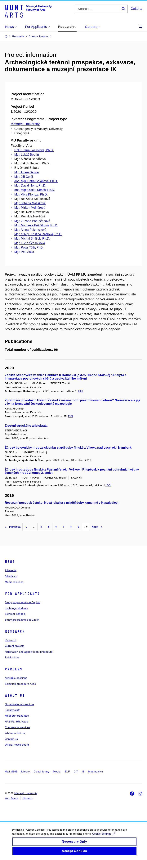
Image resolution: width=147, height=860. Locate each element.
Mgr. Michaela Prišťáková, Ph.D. (36, 225)
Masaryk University (25, 124)
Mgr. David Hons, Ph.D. (30, 185)
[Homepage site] (28, 11)
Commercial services (17, 727)
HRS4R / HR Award (16, 721)
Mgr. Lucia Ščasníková (29, 243)
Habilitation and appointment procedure (29, 651)
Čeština (136, 8)
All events (10, 570)
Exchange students (16, 608)
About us (15, 695)
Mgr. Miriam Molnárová (29, 207)
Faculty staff (12, 709)
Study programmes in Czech (22, 619)
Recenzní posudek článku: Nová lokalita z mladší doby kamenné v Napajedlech (62, 502)
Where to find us (15, 732)
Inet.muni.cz (95, 771)
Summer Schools (15, 613)
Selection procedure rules (20, 683)
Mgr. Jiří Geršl (23, 176)
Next (95, 526)
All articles (11, 576)
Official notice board (17, 744)
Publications (12, 657)
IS (83, 771)
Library (25, 771)
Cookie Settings (101, 833)
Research (15, 631)
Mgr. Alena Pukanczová (30, 229)
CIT (76, 771)
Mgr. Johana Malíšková (30, 203)
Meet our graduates (17, 715)
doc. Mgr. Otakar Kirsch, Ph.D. (34, 189)
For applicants (22, 594)
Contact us (11, 738)
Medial (57, 771)
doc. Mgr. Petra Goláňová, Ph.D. (36, 181)
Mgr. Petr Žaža (24, 251)
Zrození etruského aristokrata (26, 425)
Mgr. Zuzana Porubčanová (32, 221)
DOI (80, 391)
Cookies (27, 798)
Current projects (14, 645)
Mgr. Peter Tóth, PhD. (28, 247)
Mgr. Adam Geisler (26, 172)
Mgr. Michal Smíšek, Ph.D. (32, 238)
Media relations (14, 581)
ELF (67, 771)
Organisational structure (19, 704)
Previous (15, 526)
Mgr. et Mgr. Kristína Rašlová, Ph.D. (38, 234)
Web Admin (12, 798)
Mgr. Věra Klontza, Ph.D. (31, 194)
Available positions (16, 677)
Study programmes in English (22, 602)
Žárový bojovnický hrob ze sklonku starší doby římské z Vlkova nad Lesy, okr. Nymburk (68, 447)
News (10, 562)
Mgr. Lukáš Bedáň (26, 154)
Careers (13, 669)
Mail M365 (11, 771)
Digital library (41, 771)
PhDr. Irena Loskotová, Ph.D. (34, 150)
